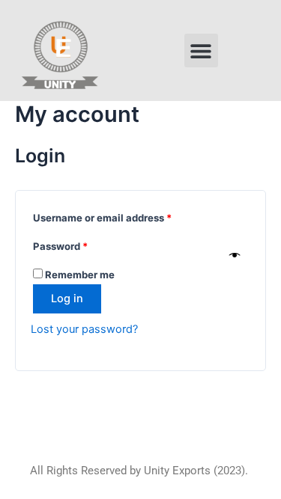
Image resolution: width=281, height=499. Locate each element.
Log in (67, 298)
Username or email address (123, 216)
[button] (201, 50)
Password (81, 244)
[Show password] (235, 256)
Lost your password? (84, 329)
